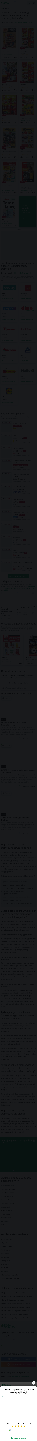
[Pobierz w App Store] (18, 1432)
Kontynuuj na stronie (18, 1438)
